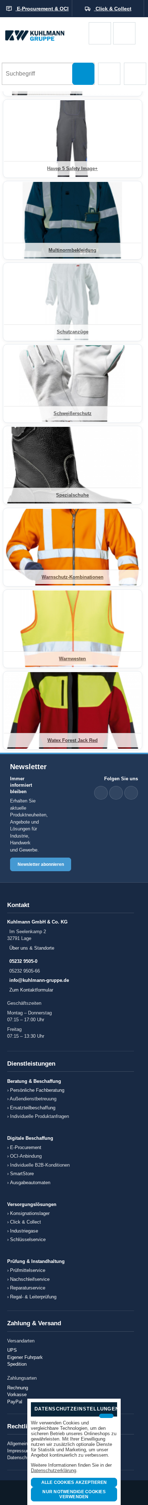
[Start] (44, 33)
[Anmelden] (124, 33)
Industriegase (24, 1231)
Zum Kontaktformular (31, 990)
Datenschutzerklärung (53, 1470)
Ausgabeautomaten (30, 1182)
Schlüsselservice (28, 1239)
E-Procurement (25, 1147)
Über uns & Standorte (31, 948)
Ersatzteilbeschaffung (32, 1107)
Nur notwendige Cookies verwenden (74, 1494)
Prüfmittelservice (27, 1270)
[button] (109, 74)
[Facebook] (116, 793)
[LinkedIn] (101, 793)
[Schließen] (106, 1416)
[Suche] (83, 74)
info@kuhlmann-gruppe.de (39, 980)
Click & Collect (25, 1222)
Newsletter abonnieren (41, 864)
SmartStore (22, 1173)
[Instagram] (131, 793)
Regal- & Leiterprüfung (33, 1296)
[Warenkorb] (100, 33)
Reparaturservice (27, 1288)
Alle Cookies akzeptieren (74, 1482)
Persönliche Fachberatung (37, 1090)
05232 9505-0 (23, 961)
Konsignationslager (30, 1213)
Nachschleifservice (30, 1279)
